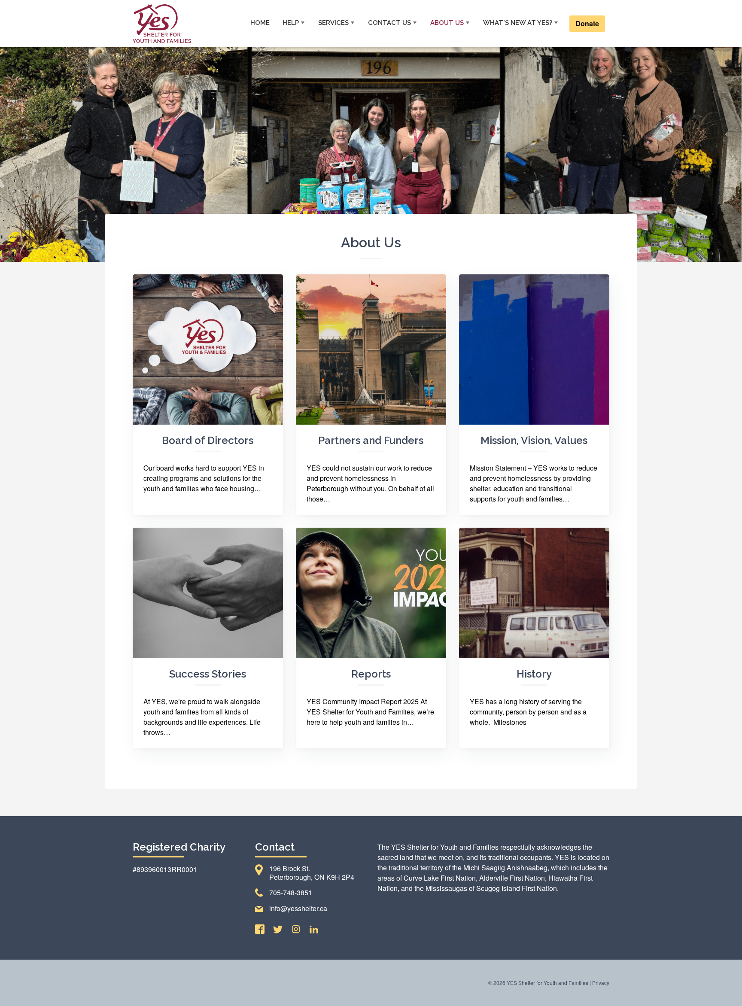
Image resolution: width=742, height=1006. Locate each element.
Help (291, 23)
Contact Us (389, 23)
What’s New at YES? (517, 23)
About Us (447, 23)
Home (260, 23)
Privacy (600, 982)
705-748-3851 (290, 892)
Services (333, 23)
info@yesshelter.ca (298, 908)
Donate (587, 23)
